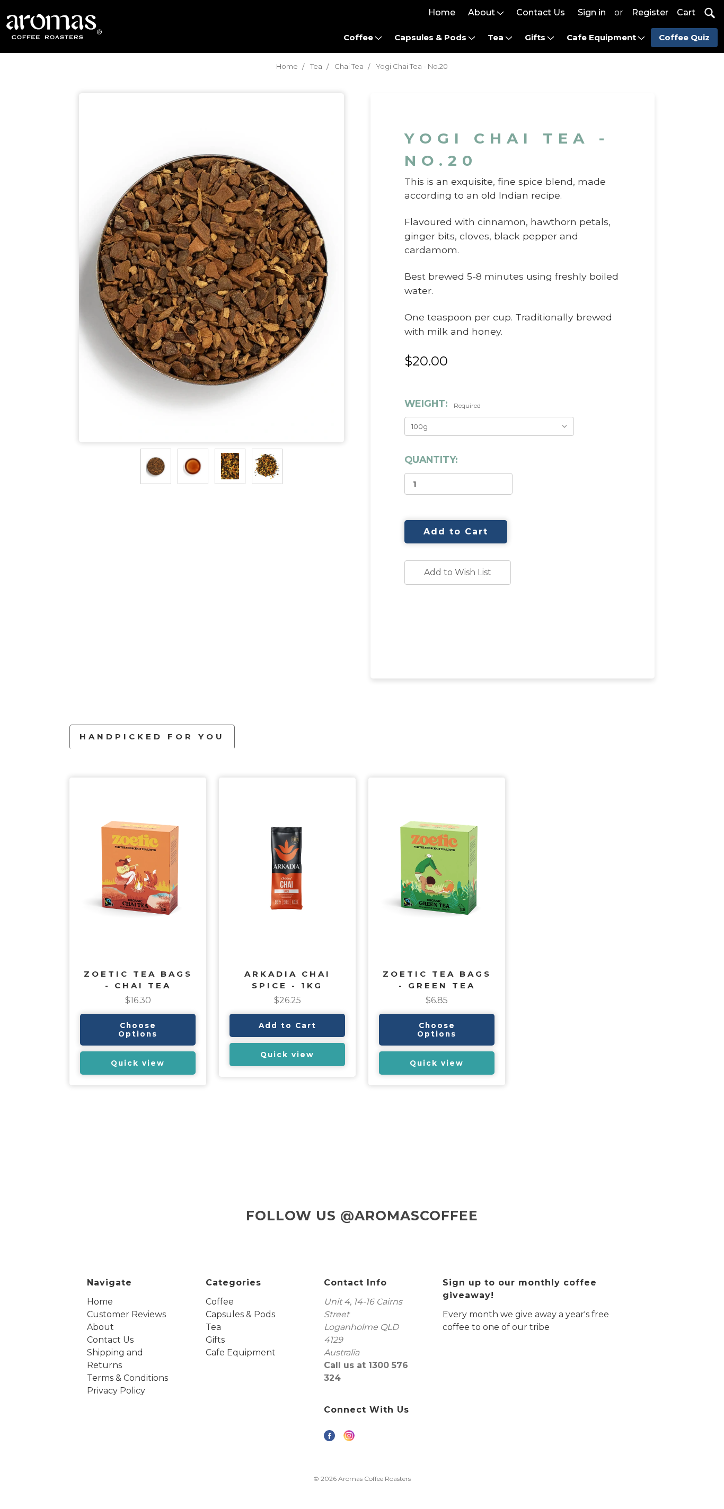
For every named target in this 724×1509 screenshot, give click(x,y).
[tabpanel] (138, 931)
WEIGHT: (442, 403)
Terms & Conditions (127, 1378)
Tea (497, 37)
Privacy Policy (116, 1391)
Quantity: (431, 459)
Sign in (592, 12)
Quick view (138, 1063)
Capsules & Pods (431, 37)
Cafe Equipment (602, 37)
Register (650, 12)
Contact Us (540, 12)
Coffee (359, 37)
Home (441, 12)
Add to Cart (287, 1025)
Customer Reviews (126, 1314)
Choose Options (137, 1029)
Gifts (536, 37)
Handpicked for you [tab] (152, 736)
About (482, 12)
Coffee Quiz (684, 37)
